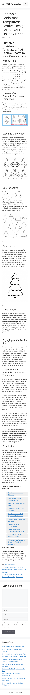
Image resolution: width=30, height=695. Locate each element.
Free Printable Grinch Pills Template (16, 520)
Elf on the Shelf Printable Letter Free (14, 657)
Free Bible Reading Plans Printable (16, 510)
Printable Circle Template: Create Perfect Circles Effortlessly (16, 542)
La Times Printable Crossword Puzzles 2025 (16, 530)
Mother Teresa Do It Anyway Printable (14, 536)
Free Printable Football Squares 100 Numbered (15, 515)
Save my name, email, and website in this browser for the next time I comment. (15, 625)
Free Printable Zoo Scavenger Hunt (14, 525)
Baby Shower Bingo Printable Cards (14, 499)
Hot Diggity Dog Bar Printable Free (13, 646)
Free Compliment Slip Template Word (14, 654)
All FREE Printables (11, 4)
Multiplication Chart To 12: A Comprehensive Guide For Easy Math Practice (14, 569)
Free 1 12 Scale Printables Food (16, 504)
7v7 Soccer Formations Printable (15, 494)
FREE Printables (10, 565)
